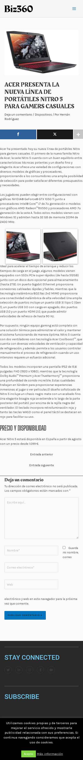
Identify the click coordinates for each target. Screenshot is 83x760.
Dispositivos (43, 114)
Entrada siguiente (41, 465)
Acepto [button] (28, 754)
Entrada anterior (41, 454)
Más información (50, 754)
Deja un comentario (18, 114)
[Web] (31, 585)
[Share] (18, 134)
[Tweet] (55, 134)
